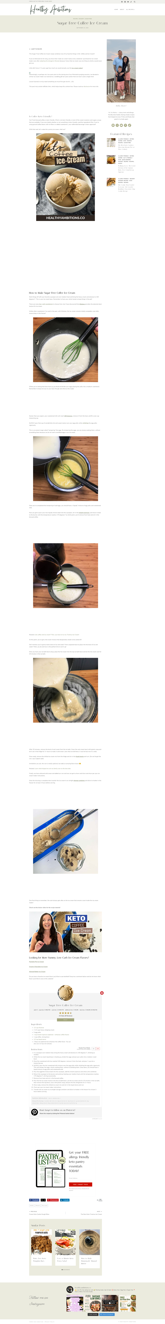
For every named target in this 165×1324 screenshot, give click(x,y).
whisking (86, 423)
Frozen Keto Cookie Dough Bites (39, 1213)
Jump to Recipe (36, 49)
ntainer (82, 781)
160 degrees (68, 416)
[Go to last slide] (33, 1248)
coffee (32, 1205)
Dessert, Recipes (123, 180)
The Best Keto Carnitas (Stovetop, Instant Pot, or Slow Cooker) (126, 147)
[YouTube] (128, 1)
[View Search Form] (134, 2)
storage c (76, 781)
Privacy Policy (50, 1322)
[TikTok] (131, 1)
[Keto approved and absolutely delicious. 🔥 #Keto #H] (74, 1303)
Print (66, 1019)
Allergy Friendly (123, 139)
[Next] (98, 1248)
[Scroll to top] (161, 1320)
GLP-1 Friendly (127, 158)
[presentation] (111, 142)
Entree (132, 139)
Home (116, 9)
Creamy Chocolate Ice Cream (38, 967)
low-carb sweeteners (46, 304)
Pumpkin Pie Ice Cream (36, 962)
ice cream (44, 1205)
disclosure (87, 86)
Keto (124, 140)
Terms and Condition (36, 1322)
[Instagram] (125, 1)
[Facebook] (122, 1)
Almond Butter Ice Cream (37, 972)
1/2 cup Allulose (39, 1028)
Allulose (82, 304)
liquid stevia (80, 756)
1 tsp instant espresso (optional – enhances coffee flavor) (51, 1035)
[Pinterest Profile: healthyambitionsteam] (35, 1112)
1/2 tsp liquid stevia (40, 1039)
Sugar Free (88, 18)
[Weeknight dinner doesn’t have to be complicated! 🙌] (92, 1303)
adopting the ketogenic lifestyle (50, 61)
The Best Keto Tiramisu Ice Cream (91, 1213)
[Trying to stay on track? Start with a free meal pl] (110, 1303)
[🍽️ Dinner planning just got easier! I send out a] (127, 1303)
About (122, 9)
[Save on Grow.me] (72, 1200)
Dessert (81, 18)
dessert (38, 1205)
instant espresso (84, 513)
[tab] (62, 1269)
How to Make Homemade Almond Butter (89, 1261)
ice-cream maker (77, 68)
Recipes (75, 18)
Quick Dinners (126, 159)
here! (50, 1)
